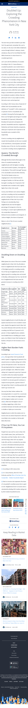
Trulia (10, 681)
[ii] (4, 401)
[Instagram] (9, 527)
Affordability (6, 618)
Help (14, 651)
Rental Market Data (7, 586)
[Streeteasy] (14, 521)
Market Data (14, 7)
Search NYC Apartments (13, 1)
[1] (10, 223)
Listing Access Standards (14, 657)
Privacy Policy (14, 655)
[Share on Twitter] (9, 37)
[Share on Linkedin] (15, 37)
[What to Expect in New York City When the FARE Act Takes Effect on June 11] (14, 609)
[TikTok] (18, 527)
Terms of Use (14, 653)
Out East (21, 681)
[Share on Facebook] (12, 37)
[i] (7, 114)
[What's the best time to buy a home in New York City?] (14, 547)
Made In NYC (17, 687)
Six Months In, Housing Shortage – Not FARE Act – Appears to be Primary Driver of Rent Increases (14, 591)
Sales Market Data (7, 556)
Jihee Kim (16, 31)
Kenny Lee (9, 597)
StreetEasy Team (10, 564)
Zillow (6, 681)
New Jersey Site (14, 638)
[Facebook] (12, 527)
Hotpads (16, 681)
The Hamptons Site (14, 636)
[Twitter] (15, 527)
